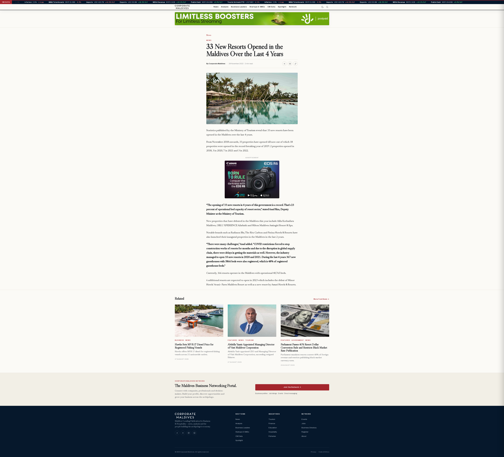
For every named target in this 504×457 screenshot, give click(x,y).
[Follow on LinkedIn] (194, 433)
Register (304, 432)
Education (273, 428)
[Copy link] (295, 63)
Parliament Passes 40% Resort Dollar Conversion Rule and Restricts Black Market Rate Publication (304, 347)
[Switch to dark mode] (322, 7)
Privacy (313, 452)
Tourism (272, 419)
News (216, 7)
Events (304, 419)
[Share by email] (290, 63)
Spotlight (282, 7)
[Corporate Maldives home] (182, 7)
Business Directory (309, 428)
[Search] (327, 7)
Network (293, 7)
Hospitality (273, 432)
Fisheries (272, 436)
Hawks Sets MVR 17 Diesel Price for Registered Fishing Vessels (194, 346)
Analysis (224, 7)
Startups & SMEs (257, 7)
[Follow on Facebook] (177, 433)
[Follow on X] (183, 433)
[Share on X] (284, 63)
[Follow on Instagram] (188, 433)
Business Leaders (239, 7)
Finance (272, 423)
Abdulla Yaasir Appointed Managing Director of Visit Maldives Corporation (251, 346)
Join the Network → (292, 387)
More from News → (321, 299)
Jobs (303, 423)
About (303, 436)
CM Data (271, 7)
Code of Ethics (324, 452)
